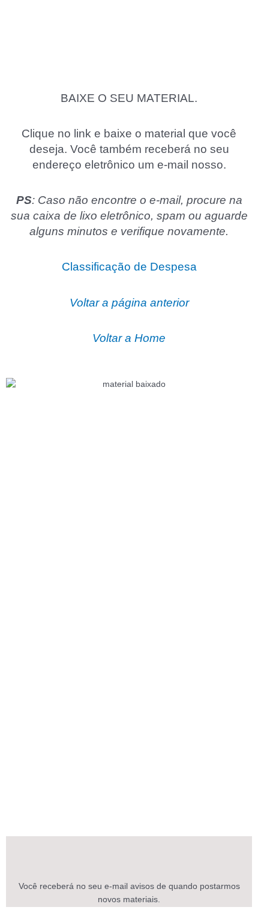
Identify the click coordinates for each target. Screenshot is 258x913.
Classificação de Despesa (129, 266)
